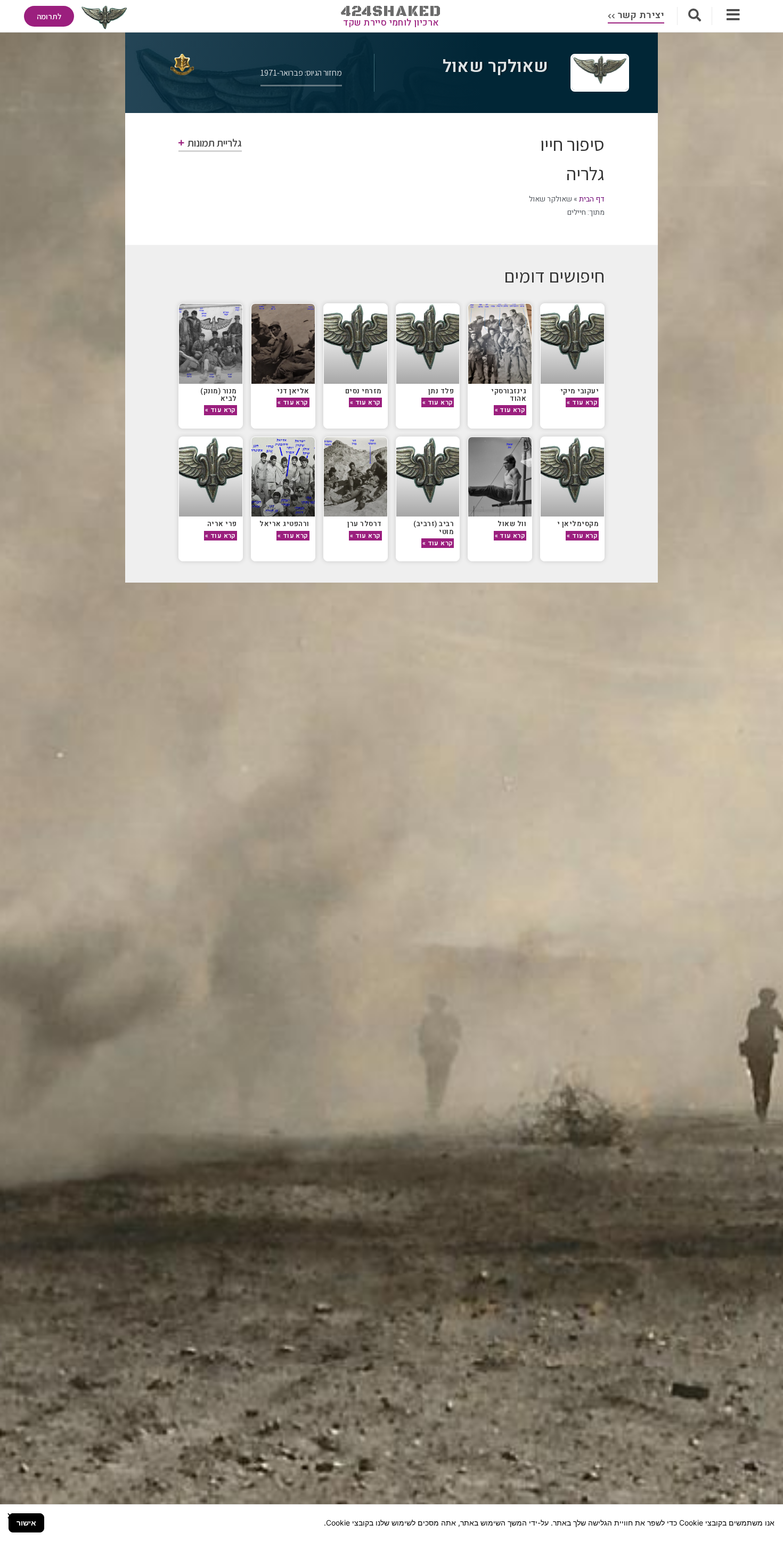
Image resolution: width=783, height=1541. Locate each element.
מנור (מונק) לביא (218, 395)
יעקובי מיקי (579, 391)
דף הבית (592, 199)
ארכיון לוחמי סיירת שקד (391, 22)
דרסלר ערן (364, 524)
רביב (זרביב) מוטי (433, 527)
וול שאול (511, 524)
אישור (26, 1522)
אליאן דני (293, 391)
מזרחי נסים (363, 391)
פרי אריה (222, 524)
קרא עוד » (582, 402)
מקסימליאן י (578, 524)
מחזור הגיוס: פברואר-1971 (301, 72)
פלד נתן (441, 391)
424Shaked (391, 11)
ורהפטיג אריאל (284, 524)
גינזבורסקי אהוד (508, 395)
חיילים (576, 212)
